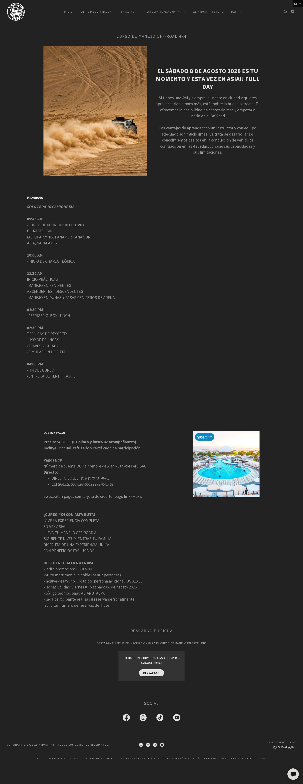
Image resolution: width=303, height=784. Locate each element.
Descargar (151, 672)
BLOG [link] (152, 758)
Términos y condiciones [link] (248, 758)
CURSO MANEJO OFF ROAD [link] (100, 758)
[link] (16, 11)
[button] (128, 12)
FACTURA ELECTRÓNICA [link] (174, 758)
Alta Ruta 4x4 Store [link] (208, 11)
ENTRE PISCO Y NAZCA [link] (96, 11)
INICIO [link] (68, 11)
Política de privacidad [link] (210, 758)
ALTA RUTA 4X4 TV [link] (133, 758)
